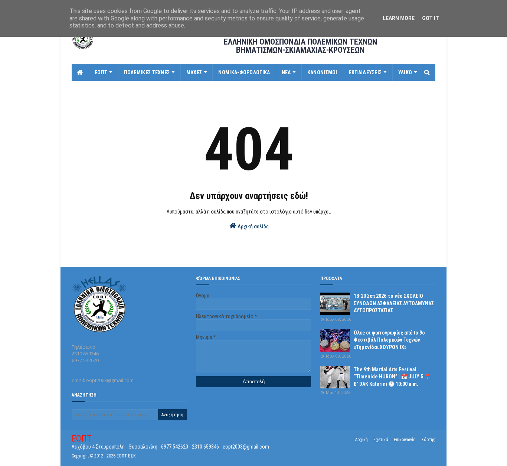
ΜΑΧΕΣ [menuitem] (194, 72)
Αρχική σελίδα (252, 226)
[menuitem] (80, 72)
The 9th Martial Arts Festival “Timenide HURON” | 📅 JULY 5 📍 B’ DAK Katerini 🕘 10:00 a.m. (392, 376)
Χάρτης (428, 439)
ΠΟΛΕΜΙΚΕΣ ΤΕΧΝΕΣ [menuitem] (147, 72)
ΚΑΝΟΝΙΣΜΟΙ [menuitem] (322, 72)
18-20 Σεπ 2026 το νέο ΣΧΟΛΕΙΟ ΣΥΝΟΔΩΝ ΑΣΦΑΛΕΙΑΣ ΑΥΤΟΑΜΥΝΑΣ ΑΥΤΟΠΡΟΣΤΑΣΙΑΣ (394, 303)
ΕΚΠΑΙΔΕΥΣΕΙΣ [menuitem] (365, 72)
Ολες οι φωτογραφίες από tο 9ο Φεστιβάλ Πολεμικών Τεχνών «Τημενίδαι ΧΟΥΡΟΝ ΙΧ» (389, 340)
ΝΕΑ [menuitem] (286, 72)
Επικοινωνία (405, 439)
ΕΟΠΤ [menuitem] (101, 72)
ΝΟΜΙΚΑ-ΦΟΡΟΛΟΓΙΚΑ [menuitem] (244, 72)
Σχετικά (380, 439)
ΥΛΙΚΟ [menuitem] (405, 72)
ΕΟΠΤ (81, 438)
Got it (430, 18)
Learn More (399, 18)
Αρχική (361, 439)
